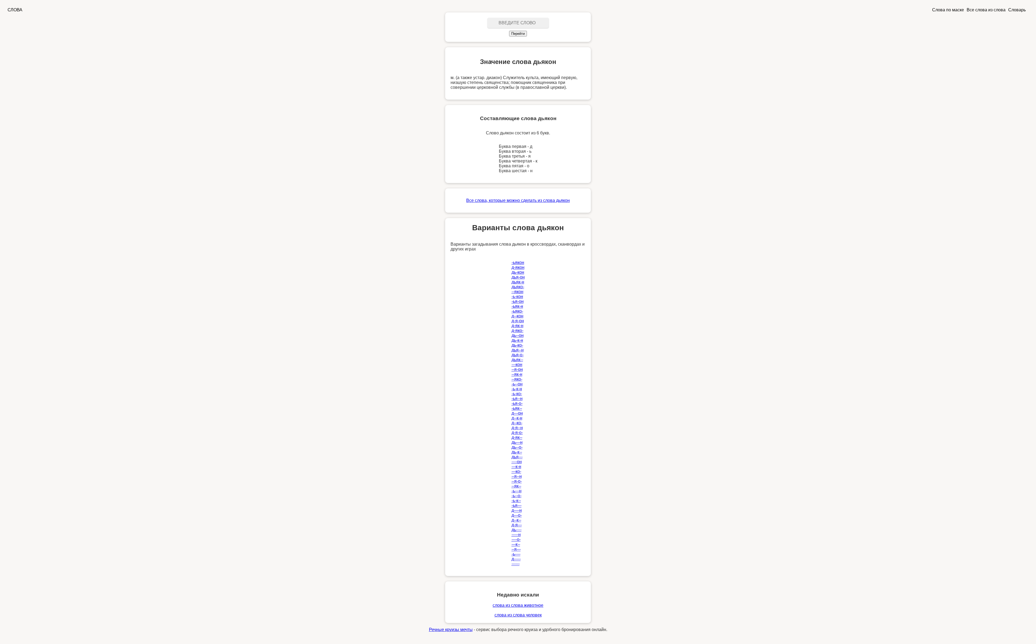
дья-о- (518, 354)
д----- (516, 559)
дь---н (517, 442)
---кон (517, 364)
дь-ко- (517, 345)
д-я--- (517, 525)
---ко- (516, 471)
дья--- (517, 457)
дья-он (518, 277)
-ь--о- (517, 495)
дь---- (517, 529)
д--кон (517, 316)
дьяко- (518, 286)
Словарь (1017, 10)
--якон (517, 291)
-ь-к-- (516, 500)
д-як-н (517, 325)
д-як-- (517, 437)
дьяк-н (518, 282)
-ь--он (517, 384)
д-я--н (517, 427)
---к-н (516, 466)
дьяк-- (517, 359)
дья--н (518, 350)
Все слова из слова (986, 10)
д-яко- (517, 330)
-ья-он (518, 301)
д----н (517, 510)
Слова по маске (948, 10)
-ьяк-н (517, 306)
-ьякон (518, 262)
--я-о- (517, 481)
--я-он (517, 369)
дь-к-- (517, 452)
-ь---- (516, 554)
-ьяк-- (517, 408)
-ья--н (517, 398)
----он (517, 461)
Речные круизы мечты (451, 629)
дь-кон (518, 272)
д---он (517, 413)
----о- (516, 539)
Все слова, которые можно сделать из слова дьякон (518, 200)
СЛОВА (15, 10)
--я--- (516, 549)
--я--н (517, 476)
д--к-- (516, 520)
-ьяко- (517, 311)
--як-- (516, 486)
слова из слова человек (518, 615)
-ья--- (517, 505)
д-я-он (518, 320)
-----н (516, 534)
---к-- (516, 544)
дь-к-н (517, 340)
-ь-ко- (517, 393)
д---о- (517, 515)
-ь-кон (517, 296)
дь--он (518, 335)
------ (516, 563)
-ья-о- (517, 403)
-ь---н (517, 491)
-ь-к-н (517, 389)
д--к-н (517, 418)
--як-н (517, 374)
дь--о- (517, 447)
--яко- (517, 379)
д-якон (518, 267)
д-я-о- (517, 432)
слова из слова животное (518, 605)
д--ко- (517, 423)
